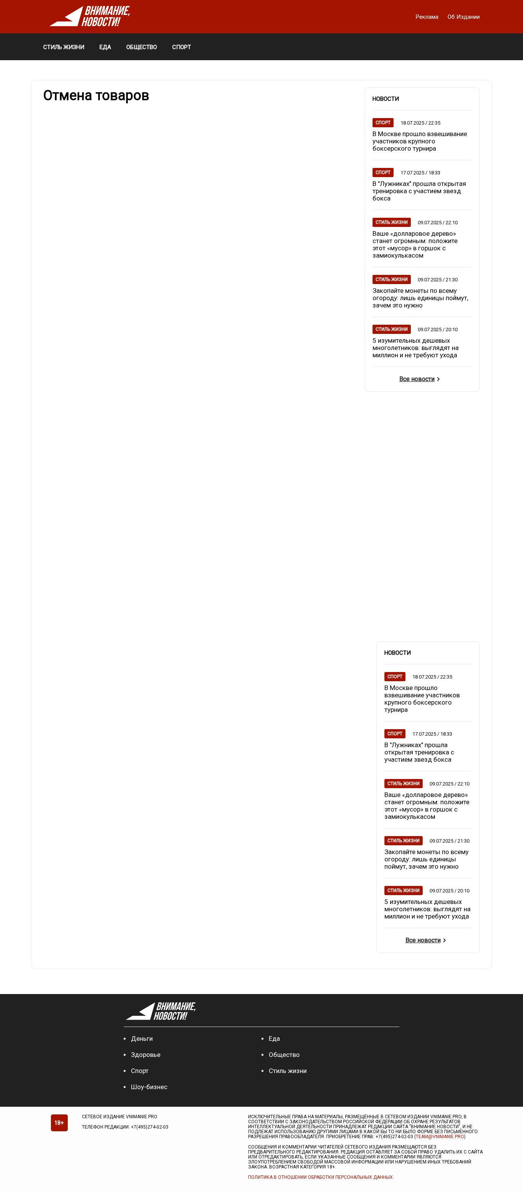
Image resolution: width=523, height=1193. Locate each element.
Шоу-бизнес (149, 1087)
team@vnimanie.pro (440, 1136)
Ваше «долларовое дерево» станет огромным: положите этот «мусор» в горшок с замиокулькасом (415, 244)
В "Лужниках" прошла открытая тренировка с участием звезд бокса (419, 191)
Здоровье (145, 1054)
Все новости (417, 379)
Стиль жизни (288, 1071)
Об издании (464, 16)
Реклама (428, 16)
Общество (284, 1054)
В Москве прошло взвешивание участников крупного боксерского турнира (420, 141)
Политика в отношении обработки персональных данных (320, 1177)
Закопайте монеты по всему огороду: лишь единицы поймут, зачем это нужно (420, 298)
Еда (274, 1038)
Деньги (142, 1038)
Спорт (140, 1071)
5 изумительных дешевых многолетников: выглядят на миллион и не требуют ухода (416, 348)
